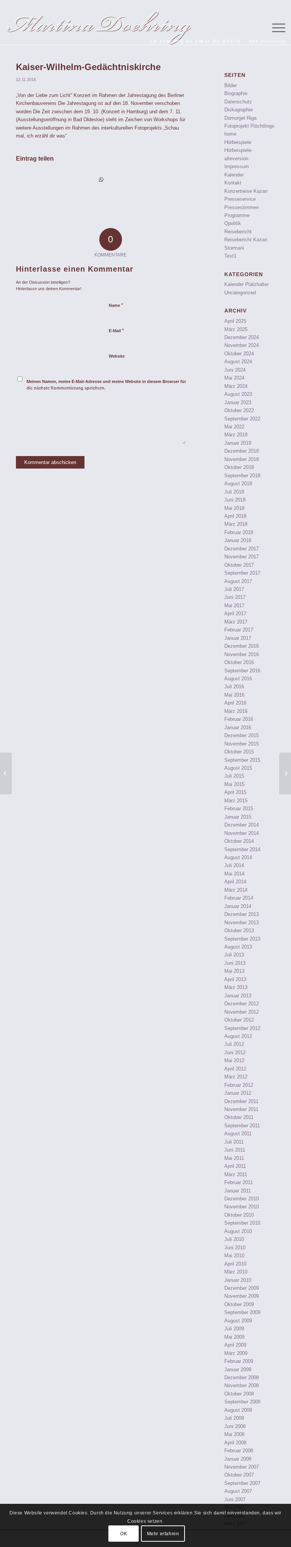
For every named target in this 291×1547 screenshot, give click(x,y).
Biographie (235, 93)
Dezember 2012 (241, 1003)
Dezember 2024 (241, 337)
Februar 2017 (238, 630)
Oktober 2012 (239, 1020)
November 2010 (241, 1206)
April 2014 (235, 881)
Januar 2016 (237, 727)
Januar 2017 (237, 638)
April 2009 (235, 1345)
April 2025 (235, 321)
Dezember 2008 (241, 1377)
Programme (237, 215)
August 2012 (238, 1036)
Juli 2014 (234, 865)
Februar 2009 (238, 1361)
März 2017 (235, 622)
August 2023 (238, 394)
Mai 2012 (234, 1060)
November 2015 (241, 744)
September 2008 (242, 1402)
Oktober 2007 (239, 1475)
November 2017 (241, 556)
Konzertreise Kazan (246, 191)
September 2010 (242, 1223)
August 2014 (238, 857)
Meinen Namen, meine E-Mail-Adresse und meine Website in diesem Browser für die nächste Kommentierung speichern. (106, 384)
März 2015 (235, 800)
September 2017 (242, 573)
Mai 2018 (234, 508)
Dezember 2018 (241, 451)
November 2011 (241, 1109)
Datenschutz (238, 102)
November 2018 (241, 459)
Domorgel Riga (240, 118)
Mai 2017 (234, 605)
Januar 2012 (237, 1093)
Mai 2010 (234, 1255)
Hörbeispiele (237, 142)
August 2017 (238, 581)
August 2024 (238, 361)
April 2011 (235, 1166)
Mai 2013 (234, 971)
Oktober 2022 (239, 410)
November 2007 (241, 1467)
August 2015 (238, 768)
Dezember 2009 (241, 1288)
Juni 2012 (235, 1052)
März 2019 (235, 435)
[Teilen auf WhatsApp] (101, 179)
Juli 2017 (234, 589)
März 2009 (235, 1353)
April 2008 (235, 1442)
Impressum (236, 166)
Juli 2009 (234, 1328)
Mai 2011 (234, 1158)
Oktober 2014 (239, 841)
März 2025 (235, 329)
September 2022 (242, 419)
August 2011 (238, 1133)
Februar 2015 (238, 808)
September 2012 (242, 1028)
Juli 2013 (234, 955)
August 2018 (238, 483)
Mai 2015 (234, 784)
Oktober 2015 (239, 752)
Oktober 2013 (239, 930)
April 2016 (235, 703)
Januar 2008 (237, 1459)
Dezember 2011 (241, 1101)
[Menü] (274, 28)
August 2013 (238, 947)
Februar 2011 (238, 1182)
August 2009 (238, 1321)
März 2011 (235, 1174)
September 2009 (242, 1312)
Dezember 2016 (241, 646)
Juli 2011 (234, 1142)
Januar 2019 (237, 443)
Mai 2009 (234, 1337)
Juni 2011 (234, 1150)
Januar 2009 (237, 1369)
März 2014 (235, 890)
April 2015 (235, 792)
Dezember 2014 (241, 825)
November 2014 (241, 833)
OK (123, 1533)
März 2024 (235, 386)
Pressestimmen (241, 207)
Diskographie (238, 110)
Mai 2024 (234, 378)
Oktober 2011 (238, 1117)
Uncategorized (240, 292)
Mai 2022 (234, 427)
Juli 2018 (234, 492)
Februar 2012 (238, 1085)
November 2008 (241, 1385)
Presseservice (240, 199)
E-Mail (116, 330)
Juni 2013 (235, 963)
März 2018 (235, 524)
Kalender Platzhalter (246, 284)
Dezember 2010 (241, 1199)
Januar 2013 (237, 996)
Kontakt (232, 183)
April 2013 (235, 979)
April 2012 (235, 1069)
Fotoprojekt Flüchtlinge (249, 126)
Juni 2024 (235, 370)
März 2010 (235, 1272)
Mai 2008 (234, 1434)
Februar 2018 (238, 532)
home (230, 134)
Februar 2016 (238, 719)
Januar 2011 (237, 1191)
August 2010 (238, 1231)
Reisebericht (238, 231)
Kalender (234, 175)
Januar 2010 (237, 1280)
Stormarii (234, 248)
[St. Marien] (6, 773)
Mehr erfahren (163, 1533)
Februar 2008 (238, 1450)
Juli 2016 (234, 686)
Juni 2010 (235, 1247)
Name (116, 305)
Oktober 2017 (239, 565)
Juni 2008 (235, 1426)
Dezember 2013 (241, 914)
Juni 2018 (235, 500)
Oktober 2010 (239, 1215)
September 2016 (242, 670)
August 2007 (238, 1491)
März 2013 (235, 987)
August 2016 (238, 678)
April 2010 (235, 1264)
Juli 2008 (234, 1418)
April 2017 (235, 613)
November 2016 (241, 654)
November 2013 (241, 922)
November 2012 (241, 1012)
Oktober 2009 (239, 1304)
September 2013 (242, 939)
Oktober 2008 (239, 1394)
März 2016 (235, 711)
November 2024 (241, 345)
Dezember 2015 (241, 735)
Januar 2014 (237, 906)
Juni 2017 (235, 597)
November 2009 (241, 1296)
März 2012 (235, 1077)
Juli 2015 (234, 776)
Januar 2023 (237, 402)
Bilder (230, 85)
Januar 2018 (237, 540)
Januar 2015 (237, 817)
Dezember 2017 (241, 549)
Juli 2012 (234, 1044)
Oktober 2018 (239, 467)
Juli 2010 (234, 1239)
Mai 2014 (234, 874)
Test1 (230, 256)
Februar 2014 (238, 898)
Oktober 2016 (239, 662)
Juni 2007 (235, 1499)
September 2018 (242, 475)
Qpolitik (232, 223)
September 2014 (242, 849)
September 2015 (242, 760)
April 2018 (235, 516)
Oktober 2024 (239, 353)
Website (117, 356)
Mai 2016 (234, 695)
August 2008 (238, 1410)
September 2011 (242, 1125)
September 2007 (242, 1483)
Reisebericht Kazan (245, 239)
